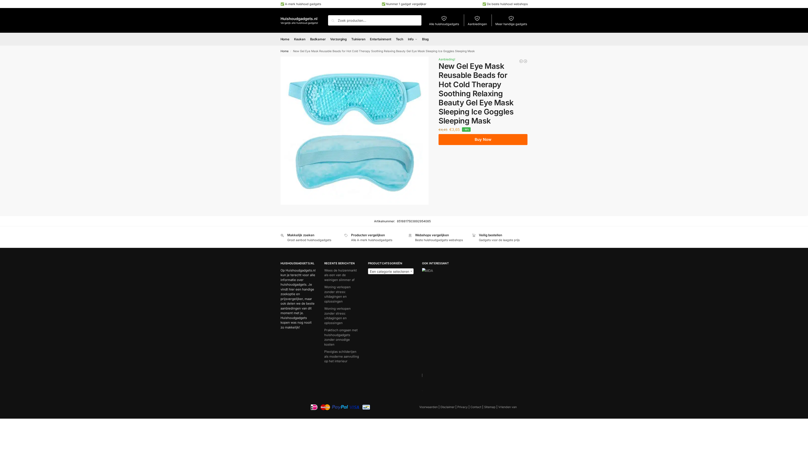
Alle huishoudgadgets (444, 24)
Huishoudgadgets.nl (299, 18)
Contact (475, 407)
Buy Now (483, 139)
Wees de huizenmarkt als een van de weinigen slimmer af (340, 275)
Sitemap (490, 407)
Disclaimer (447, 407)
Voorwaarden (428, 407)
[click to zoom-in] (355, 131)
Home (285, 51)
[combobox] (391, 271)
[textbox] (390, 271)
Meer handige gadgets (511, 24)
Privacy (462, 407)
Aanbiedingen (477, 24)
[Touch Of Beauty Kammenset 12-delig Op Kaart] (525, 61)
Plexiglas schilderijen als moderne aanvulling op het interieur (341, 356)
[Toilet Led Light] (521, 61)
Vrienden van (507, 407)
